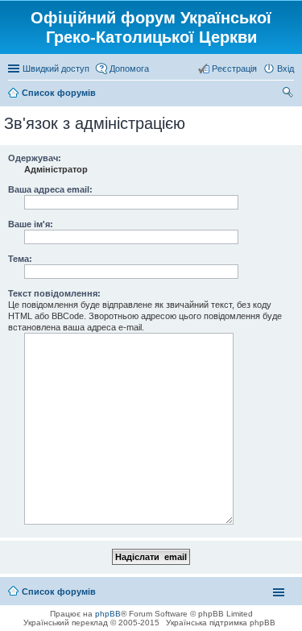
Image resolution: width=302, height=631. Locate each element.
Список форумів (59, 591)
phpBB (108, 613)
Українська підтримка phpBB (220, 622)
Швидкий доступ (56, 68)
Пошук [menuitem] (288, 94)
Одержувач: (34, 158)
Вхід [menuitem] (285, 68)
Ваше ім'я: (30, 224)
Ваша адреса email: (50, 189)
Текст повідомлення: (54, 293)
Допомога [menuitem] (129, 68)
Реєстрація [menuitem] (234, 68)
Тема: (20, 259)
